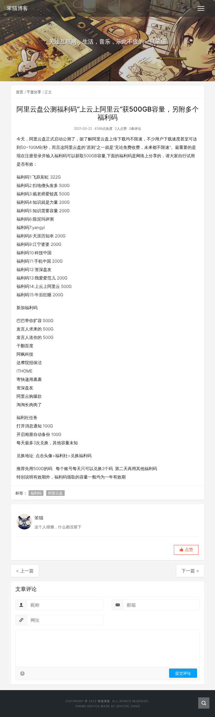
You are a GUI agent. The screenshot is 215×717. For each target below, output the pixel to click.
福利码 (36, 493)
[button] (186, 550)
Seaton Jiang (128, 706)
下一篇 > (190, 570)
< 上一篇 (25, 570)
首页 (19, 92)
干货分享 (34, 92)
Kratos (93, 706)
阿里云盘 (55, 493)
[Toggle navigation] (201, 8)
